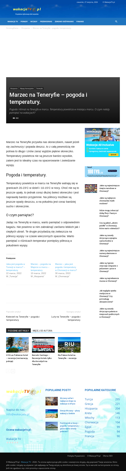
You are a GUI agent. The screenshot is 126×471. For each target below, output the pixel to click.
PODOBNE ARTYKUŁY (18, 331)
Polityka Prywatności (76, 456)
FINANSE (80, 21)
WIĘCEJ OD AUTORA (42, 331)
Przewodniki (46, 21)
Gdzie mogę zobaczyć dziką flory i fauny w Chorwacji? (109, 213)
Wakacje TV (13, 21)
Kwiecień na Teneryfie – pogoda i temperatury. (23, 318)
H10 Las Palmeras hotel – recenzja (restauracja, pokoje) (17, 358)
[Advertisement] (63, 54)
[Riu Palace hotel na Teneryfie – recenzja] (69, 345)
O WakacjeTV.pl (109, 2)
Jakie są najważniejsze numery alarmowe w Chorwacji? (109, 253)
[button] (116, 21)
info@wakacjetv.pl (18, 414)
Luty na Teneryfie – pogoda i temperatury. (66, 318)
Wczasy (33, 21)
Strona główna (12, 28)
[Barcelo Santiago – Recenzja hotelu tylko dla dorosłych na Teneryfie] (43, 345)
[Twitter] (16, 131)
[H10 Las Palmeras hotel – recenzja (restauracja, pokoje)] (17, 345)
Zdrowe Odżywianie (64, 21)
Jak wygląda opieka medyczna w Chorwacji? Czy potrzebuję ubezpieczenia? (107, 296)
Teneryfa (39, 88)
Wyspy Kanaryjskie (27, 88)
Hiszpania (25, 28)
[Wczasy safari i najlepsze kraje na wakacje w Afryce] (51, 401)
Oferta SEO (107, 456)
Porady (24, 21)
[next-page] (13, 371)
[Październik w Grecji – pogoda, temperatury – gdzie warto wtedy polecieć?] (51, 426)
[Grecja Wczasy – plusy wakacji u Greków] (51, 413)
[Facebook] (9, 131)
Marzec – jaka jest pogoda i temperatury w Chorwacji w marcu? (66, 267)
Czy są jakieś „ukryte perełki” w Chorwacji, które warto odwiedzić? (109, 226)
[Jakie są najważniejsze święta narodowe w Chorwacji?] (91, 188)
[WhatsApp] (30, 131)
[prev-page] (8, 371)
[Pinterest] (23, 131)
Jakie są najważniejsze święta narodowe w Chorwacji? (109, 188)
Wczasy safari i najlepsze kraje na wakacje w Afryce (68, 401)
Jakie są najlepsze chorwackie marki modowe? (107, 201)
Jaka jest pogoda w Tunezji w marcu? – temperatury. (15, 267)
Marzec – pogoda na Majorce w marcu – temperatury (41, 267)
